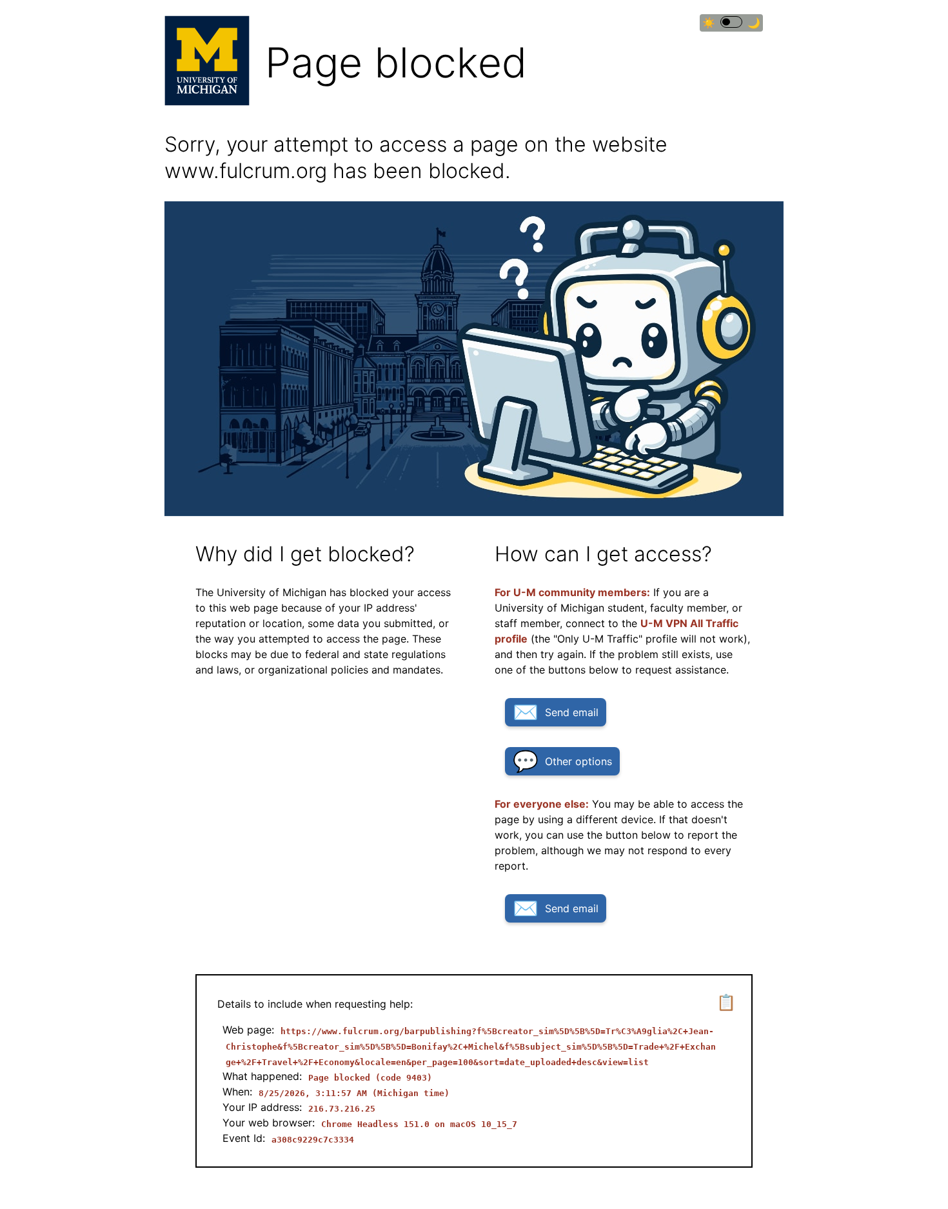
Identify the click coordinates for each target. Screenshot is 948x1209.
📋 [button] (726, 1002)
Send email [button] (571, 712)
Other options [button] (578, 761)
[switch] (731, 22)
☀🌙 (731, 23)
